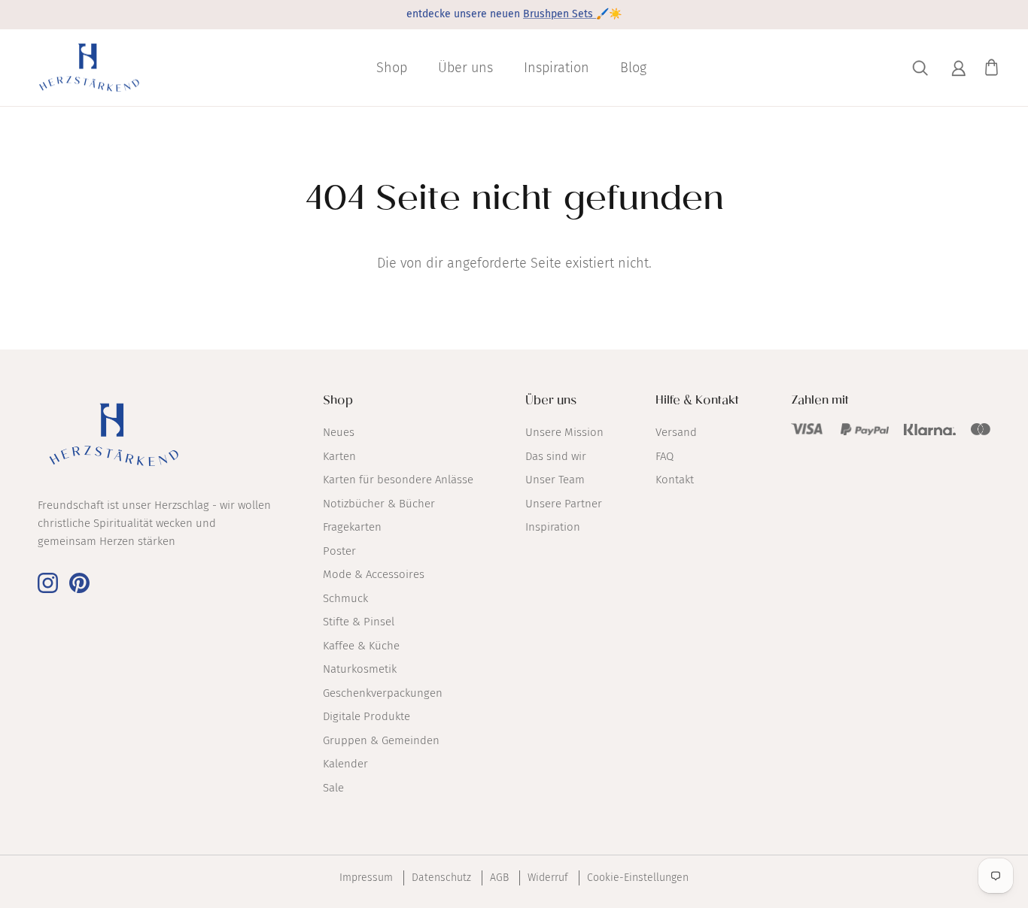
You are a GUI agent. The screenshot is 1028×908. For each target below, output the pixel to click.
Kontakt (674, 479)
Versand (676, 432)
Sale (333, 787)
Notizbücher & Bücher (379, 503)
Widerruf (548, 877)
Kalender (345, 763)
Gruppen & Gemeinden (381, 740)
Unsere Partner (563, 503)
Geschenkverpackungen (383, 693)
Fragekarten (352, 527)
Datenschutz (441, 877)
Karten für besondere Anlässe (398, 479)
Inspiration (556, 67)
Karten (339, 456)
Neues (338, 432)
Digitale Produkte (366, 716)
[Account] (956, 68)
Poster (339, 551)
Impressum (366, 877)
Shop (391, 67)
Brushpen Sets (559, 14)
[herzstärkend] (88, 68)
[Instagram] (48, 583)
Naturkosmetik (360, 669)
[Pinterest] (79, 583)
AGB (499, 877)
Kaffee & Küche (361, 645)
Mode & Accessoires (373, 574)
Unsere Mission (564, 432)
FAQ (664, 456)
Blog (633, 67)
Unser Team (555, 479)
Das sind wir (555, 456)
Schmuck (345, 598)
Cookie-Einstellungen (638, 877)
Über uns (465, 67)
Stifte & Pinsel (358, 621)
